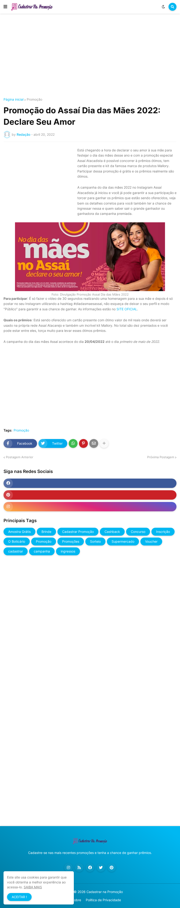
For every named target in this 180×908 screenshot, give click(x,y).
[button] (5, 7)
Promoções (70, 541)
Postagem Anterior (19, 457)
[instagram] (90, 506)
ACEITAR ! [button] (19, 897)
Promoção (34, 99)
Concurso (138, 532)
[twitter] (101, 867)
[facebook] (90, 483)
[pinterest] (90, 495)
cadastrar (15, 551)
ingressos (68, 551)
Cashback (112, 532)
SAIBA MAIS (33, 887)
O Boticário (16, 541)
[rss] (79, 867)
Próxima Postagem (160, 457)
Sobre (76, 900)
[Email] (93, 443)
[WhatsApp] (73, 443)
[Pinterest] (83, 443)
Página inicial (13, 99)
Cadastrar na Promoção (104, 892)
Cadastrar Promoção (78, 532)
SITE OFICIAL (126, 309)
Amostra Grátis (19, 532)
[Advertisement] (90, 55)
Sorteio (95, 541)
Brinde (46, 532)
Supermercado (123, 541)
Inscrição (163, 532)
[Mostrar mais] (104, 443)
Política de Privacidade (103, 900)
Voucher (151, 541)
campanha (42, 551)
